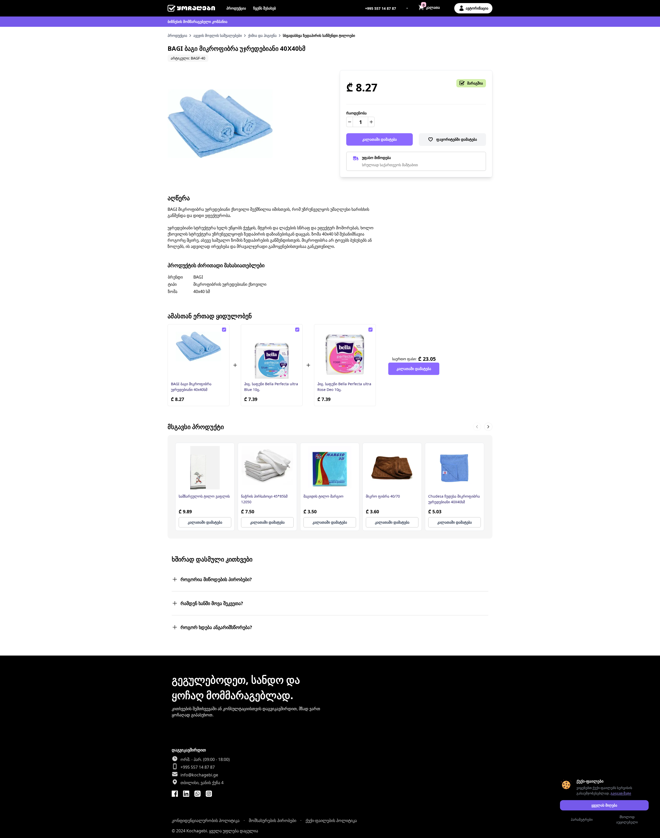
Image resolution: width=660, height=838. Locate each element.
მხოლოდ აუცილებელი (627, 819)
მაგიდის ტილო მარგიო (323, 496)
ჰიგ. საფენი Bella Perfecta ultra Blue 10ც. (271, 386)
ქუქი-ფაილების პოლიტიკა (331, 820)
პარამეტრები (582, 819)
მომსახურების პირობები (272, 820)
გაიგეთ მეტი (620, 793)
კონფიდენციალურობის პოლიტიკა (206, 820)
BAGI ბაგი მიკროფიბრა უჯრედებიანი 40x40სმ (191, 386)
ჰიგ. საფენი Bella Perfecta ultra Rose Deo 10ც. (344, 386)
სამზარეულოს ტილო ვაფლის (204, 496)
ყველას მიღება (604, 805)
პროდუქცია (236, 8)
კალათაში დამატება (379, 139)
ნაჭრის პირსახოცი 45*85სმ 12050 (264, 499)
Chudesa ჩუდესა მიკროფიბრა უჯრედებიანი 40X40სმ (454, 499)
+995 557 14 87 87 (380, 8)
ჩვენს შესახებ (264, 8)
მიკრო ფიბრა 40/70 (383, 496)
